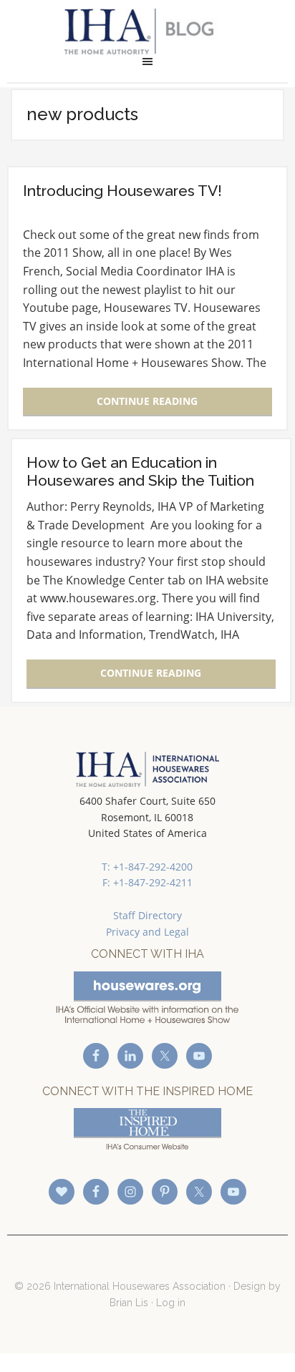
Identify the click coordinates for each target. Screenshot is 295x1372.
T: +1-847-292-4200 (147, 866)
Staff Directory (147, 915)
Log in (170, 1302)
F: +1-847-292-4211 (147, 882)
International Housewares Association (147, 31)
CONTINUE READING (147, 401)
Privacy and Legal (147, 932)
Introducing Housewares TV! (122, 191)
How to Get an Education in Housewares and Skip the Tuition (140, 471)
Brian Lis (129, 1302)
